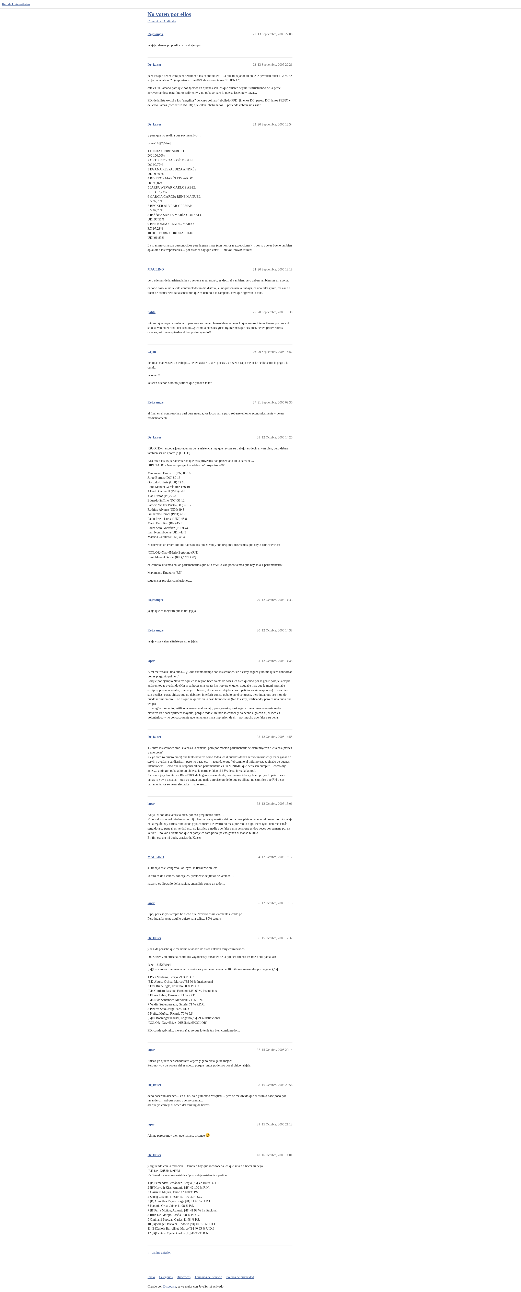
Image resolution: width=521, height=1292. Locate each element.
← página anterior (159, 1252)
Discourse (169, 1286)
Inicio (151, 1277)
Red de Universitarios (16, 4)
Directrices (183, 1277)
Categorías (166, 1277)
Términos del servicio (208, 1277)
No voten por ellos (169, 14)
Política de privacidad (240, 1277)
